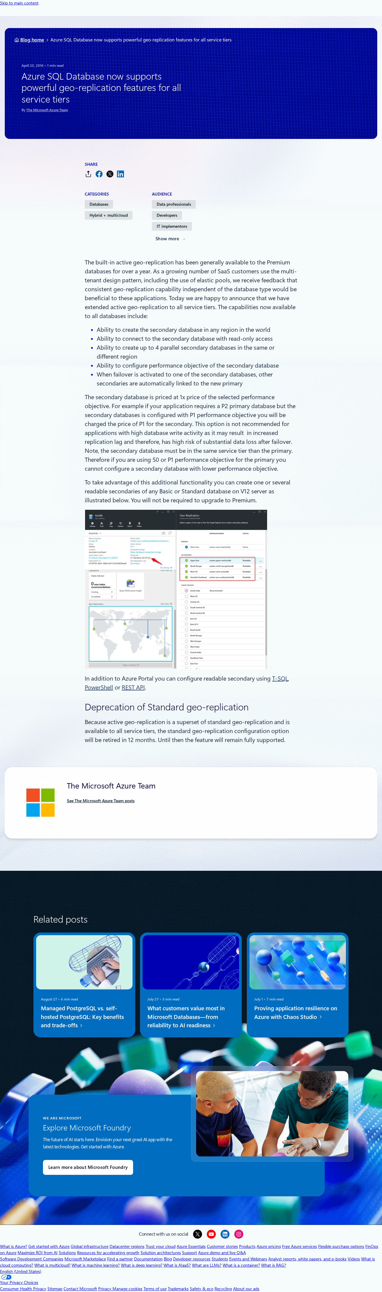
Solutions (67, 1252)
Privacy (105, 1288)
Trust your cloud (160, 1246)
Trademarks (178, 1288)
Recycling (223, 1288)
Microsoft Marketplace (85, 1259)
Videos (354, 1259)
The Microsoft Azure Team (47, 110)
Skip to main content (19, 3)
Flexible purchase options (341, 1246)
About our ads (246, 1288)
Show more (167, 238)
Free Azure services (299, 1246)
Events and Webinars (248, 1259)
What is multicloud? (52, 1265)
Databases (99, 204)
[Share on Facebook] (99, 174)
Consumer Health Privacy (23, 1288)
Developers (167, 215)
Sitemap (54, 1288)
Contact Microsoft (80, 1288)
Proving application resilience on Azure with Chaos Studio (295, 1012)
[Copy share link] (88, 174)
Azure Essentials (191, 1246)
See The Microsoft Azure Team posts (101, 800)
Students (220, 1259)
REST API (133, 687)
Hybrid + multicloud (109, 215)
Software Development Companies (31, 1259)
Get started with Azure (49, 1246)
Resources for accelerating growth (108, 1252)
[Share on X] (109, 174)
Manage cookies (127, 1288)
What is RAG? (273, 1265)
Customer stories (222, 1246)
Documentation (148, 1259)
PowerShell (99, 687)
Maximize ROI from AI (38, 1252)
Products (247, 1246)
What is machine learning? (96, 1265)
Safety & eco (201, 1288)
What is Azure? (13, 1246)
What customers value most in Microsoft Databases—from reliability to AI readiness (186, 1017)
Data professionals (174, 204)
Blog (168, 1259)
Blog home (32, 40)
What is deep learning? (141, 1265)
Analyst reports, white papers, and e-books (307, 1259)
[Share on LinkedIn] (120, 174)
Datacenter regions (127, 1246)
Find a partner (120, 1259)
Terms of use (155, 1288)
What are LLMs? (206, 1265)
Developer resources (191, 1259)
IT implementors (172, 226)
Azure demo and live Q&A (222, 1252)
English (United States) (20, 1271)
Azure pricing (269, 1246)
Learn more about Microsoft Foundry (88, 1167)
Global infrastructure (89, 1246)
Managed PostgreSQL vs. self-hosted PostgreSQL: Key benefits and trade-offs (82, 1017)
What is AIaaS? (177, 1265)
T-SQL (280, 678)
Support (189, 1252)
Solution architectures (161, 1252)
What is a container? (241, 1265)
